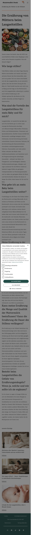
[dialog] (15, 267)
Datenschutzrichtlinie (17, 262)
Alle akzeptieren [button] (16, 281)
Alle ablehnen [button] (16, 285)
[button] (15, 288)
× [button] (27, 245)
